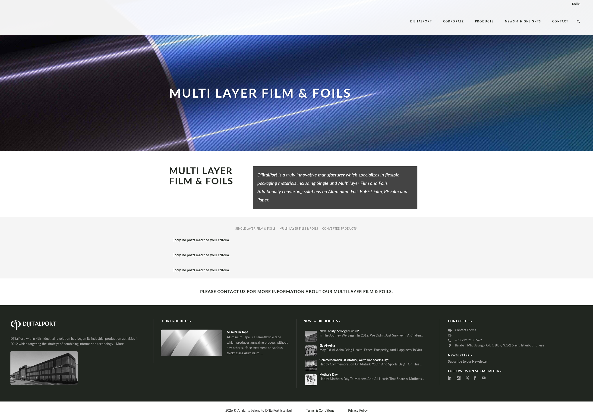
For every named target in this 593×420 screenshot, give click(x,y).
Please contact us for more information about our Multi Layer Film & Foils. (296, 292)
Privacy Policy (358, 410)
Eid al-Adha (327, 345)
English (576, 4)
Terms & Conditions (320, 410)
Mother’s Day (328, 374)
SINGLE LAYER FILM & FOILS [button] (255, 228)
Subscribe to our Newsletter (468, 361)
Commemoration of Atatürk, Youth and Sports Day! (354, 360)
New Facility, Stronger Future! (339, 331)
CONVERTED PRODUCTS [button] (339, 228)
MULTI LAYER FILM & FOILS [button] (299, 228)
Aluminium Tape (237, 332)
